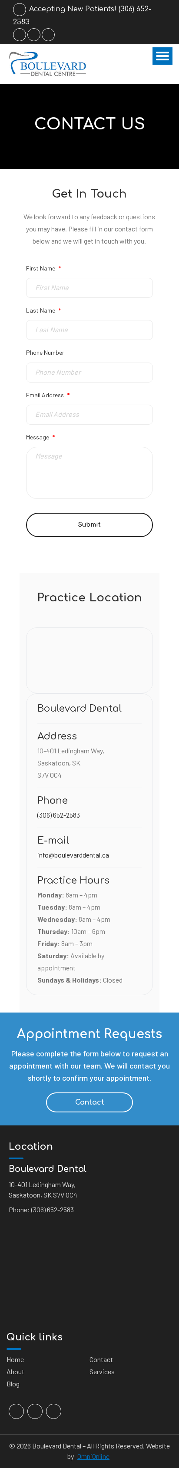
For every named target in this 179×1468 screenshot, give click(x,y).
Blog (13, 1383)
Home (15, 1359)
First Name (43, 268)
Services (102, 1371)
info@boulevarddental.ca (73, 855)
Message (40, 437)
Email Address (48, 395)
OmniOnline (93, 1456)
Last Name (43, 310)
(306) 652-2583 (58, 815)
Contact (89, 1102)
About (15, 1371)
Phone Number (45, 352)
